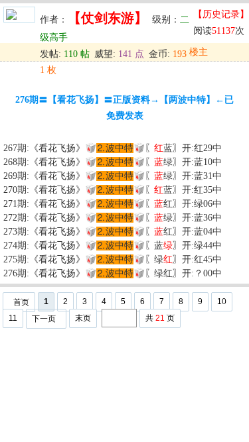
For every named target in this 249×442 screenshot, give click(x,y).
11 (13, 318)
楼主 (198, 52)
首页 (21, 302)
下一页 (44, 318)
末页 (83, 318)
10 (221, 301)
